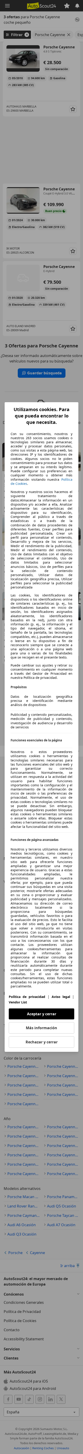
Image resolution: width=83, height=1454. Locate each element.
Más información (41, 1027)
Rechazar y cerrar (42, 1042)
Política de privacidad (27, 997)
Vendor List (18, 1002)
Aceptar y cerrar (41, 1013)
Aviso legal (61, 997)
